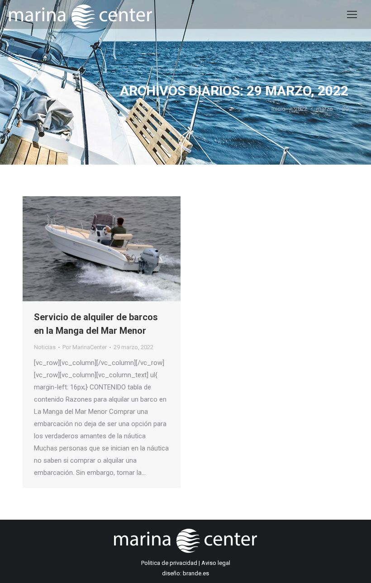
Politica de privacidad (169, 562)
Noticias (45, 347)
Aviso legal (215, 562)
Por (84, 347)
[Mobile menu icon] (352, 14)
